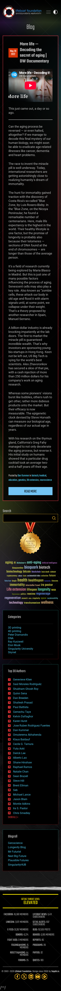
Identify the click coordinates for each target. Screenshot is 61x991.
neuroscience (46, 480)
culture (20, 576)
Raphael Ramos (22, 767)
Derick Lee (19, 753)
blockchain (36, 572)
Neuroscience (16, 594)
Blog (30, 27)
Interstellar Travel (33, 585)
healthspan (36, 580)
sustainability (52, 598)
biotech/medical (39, 476)
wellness (47, 602)
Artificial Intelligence (49, 563)
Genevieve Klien (22, 679)
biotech (44, 567)
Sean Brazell (20, 776)
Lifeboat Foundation (23, 971)
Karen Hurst (20, 721)
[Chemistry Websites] (30, 538)
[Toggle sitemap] (48, 12)
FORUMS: (22, 960)
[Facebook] (17, 976)
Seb (15, 790)
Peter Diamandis (18, 634)
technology (16, 603)
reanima (31, 594)
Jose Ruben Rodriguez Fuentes (31, 725)
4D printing (14, 631)
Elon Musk (14, 645)
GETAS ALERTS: (39, 922)
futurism (8, 581)
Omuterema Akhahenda (27, 734)
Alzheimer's (21, 563)
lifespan (32, 590)
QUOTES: (36, 960)
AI (15, 563)
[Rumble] (44, 976)
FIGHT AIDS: (12, 940)
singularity (36, 598)
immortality (17, 585)
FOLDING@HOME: (18, 945)
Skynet (12, 652)
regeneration (13, 598)
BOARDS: (36, 935)
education (12, 480)
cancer (53, 572)
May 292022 (13, 53)
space (43, 598)
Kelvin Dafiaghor (23, 716)
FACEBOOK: (8, 914)
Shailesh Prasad (23, 702)
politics (23, 594)
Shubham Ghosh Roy (25, 688)
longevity (44, 589)
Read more (30, 491)
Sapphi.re (55, 971)
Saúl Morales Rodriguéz (27, 684)
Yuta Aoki (19, 748)
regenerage (43, 594)
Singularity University (20, 648)
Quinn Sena (20, 693)
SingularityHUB (17, 864)
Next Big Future (17, 856)
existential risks (33, 576)
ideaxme (55, 581)
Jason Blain (20, 799)
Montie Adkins (21, 803)
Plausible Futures (18, 860)
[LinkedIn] (31, 976)
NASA (53, 590)
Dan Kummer (23, 476)
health (22, 580)
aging (9, 562)
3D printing (14, 627)
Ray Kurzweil (15, 641)
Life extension (16, 589)
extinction (44, 576)
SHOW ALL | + (13, 817)
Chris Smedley (21, 813)
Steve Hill (18, 780)
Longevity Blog (17, 847)
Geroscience (15, 843)
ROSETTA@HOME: (18, 953)
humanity (47, 581)
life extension (33, 480)
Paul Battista (20, 707)
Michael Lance (21, 794)
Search (54, 518)
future (52, 575)
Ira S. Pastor (20, 808)
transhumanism (32, 602)
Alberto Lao (20, 757)
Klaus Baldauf (21, 739)
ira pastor (47, 585)
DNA (10, 638)
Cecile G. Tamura (23, 744)
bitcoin (27, 572)
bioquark (31, 567)
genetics (22, 480)
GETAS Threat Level (30, 901)
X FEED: (10, 930)
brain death (45, 572)
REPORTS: (37, 940)
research (25, 598)
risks (30, 598)
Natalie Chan (20, 771)
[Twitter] (24, 976)
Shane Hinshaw (22, 762)
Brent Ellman (20, 785)
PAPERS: (36, 953)
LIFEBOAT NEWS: (40, 914)
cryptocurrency (12, 576)
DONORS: (19, 935)
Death (24, 576)
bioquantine (17, 567)
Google (14, 581)
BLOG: (35, 930)
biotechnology (14, 572)
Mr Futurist (14, 851)
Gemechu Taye (22, 711)
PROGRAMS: (38, 945)
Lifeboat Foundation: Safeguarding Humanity (22, 12)
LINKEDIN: (10, 922)
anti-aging (34, 562)
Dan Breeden (20, 698)
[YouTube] (37, 976)
